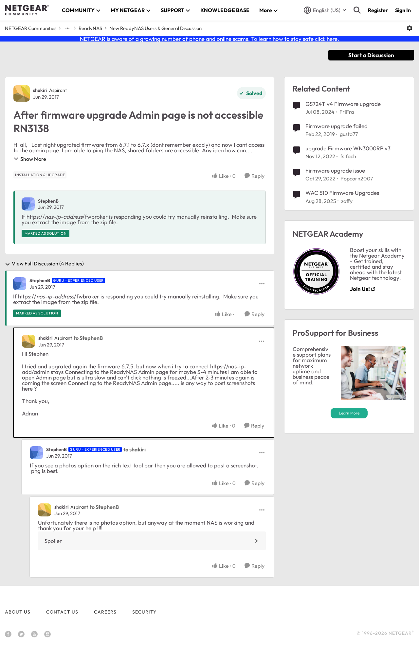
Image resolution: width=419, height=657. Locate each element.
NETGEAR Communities (30, 28)
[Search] (357, 10)
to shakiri (134, 449)
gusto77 (349, 134)
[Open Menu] (409, 28)
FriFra (346, 111)
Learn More (349, 413)
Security (144, 612)
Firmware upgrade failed (336, 126)
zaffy (347, 201)
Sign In (403, 10)
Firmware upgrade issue (335, 170)
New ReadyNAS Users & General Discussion (155, 28)
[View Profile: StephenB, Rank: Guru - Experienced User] (19, 283)
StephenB (48, 201)
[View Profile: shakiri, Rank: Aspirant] (21, 93)
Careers (105, 612)
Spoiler (53, 540)
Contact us (62, 612)
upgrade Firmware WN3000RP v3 (348, 148)
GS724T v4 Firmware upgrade (343, 103)
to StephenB (88, 338)
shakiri (40, 90)
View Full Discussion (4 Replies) (48, 264)
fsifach (348, 156)
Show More (33, 158)
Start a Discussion (371, 55)
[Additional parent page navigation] (67, 28)
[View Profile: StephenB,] (28, 204)
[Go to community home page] (27, 10)
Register (378, 10)
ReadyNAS (90, 28)
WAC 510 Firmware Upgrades (342, 192)
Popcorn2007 (356, 178)
